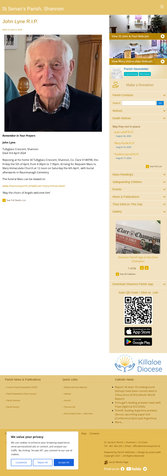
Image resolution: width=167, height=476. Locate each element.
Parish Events (12, 407)
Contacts (94, 433)
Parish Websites (126, 452)
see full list (156, 166)
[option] (138, 241)
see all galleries (128, 274)
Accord (67, 400)
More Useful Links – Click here (78, 414)
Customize (21, 462)
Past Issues (145, 74)
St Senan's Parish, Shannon (33, 8)
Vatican (67, 394)
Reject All (43, 462)
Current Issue (131, 74)
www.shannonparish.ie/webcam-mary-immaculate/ (33, 186)
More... (119, 422)
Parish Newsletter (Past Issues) (21, 394)
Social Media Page (118, 462)
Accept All (63, 462)
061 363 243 (115, 446)
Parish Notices (13, 400)
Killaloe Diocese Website (75, 387)
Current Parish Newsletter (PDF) (21, 387)
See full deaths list (16, 200)
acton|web (155, 452)
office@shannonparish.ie (146, 446)
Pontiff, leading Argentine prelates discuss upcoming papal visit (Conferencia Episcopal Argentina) (136, 414)
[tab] (138, 95)
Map (83, 433)
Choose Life (69, 407)
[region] (42, 450)
